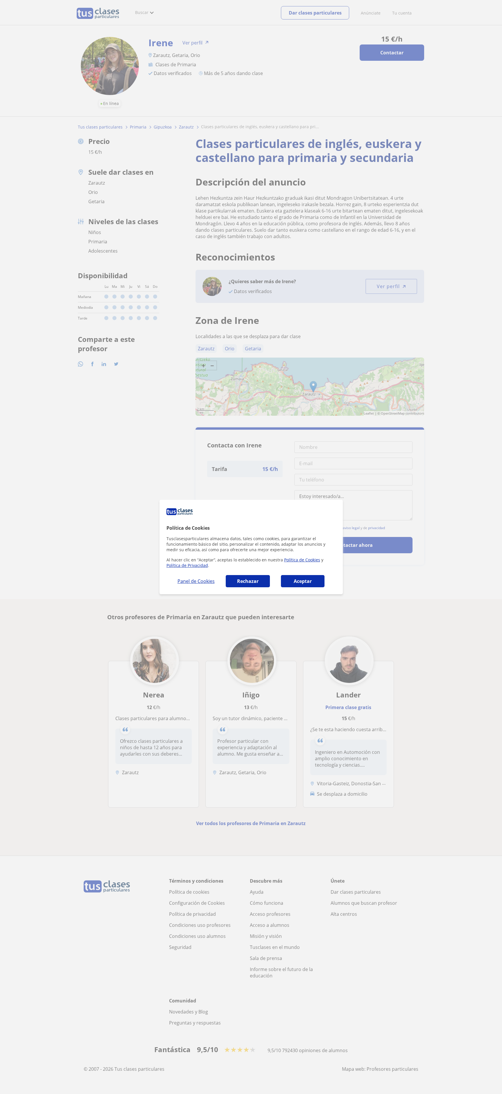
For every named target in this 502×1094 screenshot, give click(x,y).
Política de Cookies (302, 560)
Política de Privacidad (187, 565)
